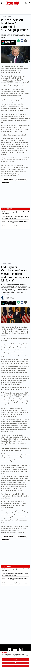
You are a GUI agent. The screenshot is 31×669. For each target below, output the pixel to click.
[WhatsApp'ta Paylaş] (18, 40)
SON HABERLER (7, 209)
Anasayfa (4, 16)
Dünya (9, 16)
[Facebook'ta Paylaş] (22, 40)
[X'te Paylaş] (25, 40)
